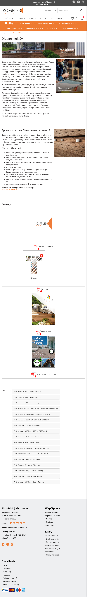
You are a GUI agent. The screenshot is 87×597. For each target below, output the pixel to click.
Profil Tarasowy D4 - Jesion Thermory (27, 465)
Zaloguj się (7, 572)
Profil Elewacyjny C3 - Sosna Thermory (27, 397)
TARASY (5, 190)
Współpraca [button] (8, 18)
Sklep (10, 23)
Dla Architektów (52, 512)
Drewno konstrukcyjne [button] (68, 23)
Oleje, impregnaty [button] (69, 28)
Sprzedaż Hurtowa (53, 516)
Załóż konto (7, 569)
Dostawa (49, 522)
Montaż (49, 519)
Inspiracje (21, 18)
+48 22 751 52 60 (44, 4)
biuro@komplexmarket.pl (17, 527)
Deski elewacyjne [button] (45, 23)
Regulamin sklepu (9, 581)
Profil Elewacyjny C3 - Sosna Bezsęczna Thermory (32, 403)
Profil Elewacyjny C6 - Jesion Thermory (27, 442)
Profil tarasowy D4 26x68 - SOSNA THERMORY (31, 431)
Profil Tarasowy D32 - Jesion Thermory (27, 459)
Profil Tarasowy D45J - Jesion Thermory (28, 476)
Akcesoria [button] (51, 28)
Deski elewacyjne (53, 539)
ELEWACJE (13, 190)
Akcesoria (50, 552)
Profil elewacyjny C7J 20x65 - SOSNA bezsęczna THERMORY (36, 408)
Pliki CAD (50, 525)
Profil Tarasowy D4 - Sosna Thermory (27, 425)
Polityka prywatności (10, 578)
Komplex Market (6, 33)
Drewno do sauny (52, 545)
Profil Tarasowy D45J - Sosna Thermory (28, 437)
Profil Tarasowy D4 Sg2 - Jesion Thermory (28, 471)
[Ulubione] (72, 18)
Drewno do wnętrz (53, 548)
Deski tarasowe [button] (26, 23)
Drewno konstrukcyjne (54, 542)
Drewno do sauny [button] (13, 28)
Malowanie (33, 18)
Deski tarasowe (52, 536)
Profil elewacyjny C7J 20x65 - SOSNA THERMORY (32, 414)
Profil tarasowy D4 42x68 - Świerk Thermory (29, 482)
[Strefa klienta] (77, 18)
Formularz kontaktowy (11, 584)
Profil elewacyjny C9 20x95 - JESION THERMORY (32, 454)
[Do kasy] (82, 18)
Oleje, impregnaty (52, 555)
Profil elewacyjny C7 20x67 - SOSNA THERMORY (31, 420)
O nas (51, 18)
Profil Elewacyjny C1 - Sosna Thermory (27, 391)
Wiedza (43, 18)
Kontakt (59, 18)
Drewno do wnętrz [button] (33, 28)
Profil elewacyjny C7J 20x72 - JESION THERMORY (32, 448)
